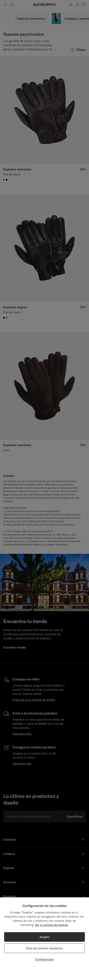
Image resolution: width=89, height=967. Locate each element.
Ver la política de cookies (51, 925)
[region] (44, 932)
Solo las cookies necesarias (44, 948)
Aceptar (45, 937)
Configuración (44, 959)
